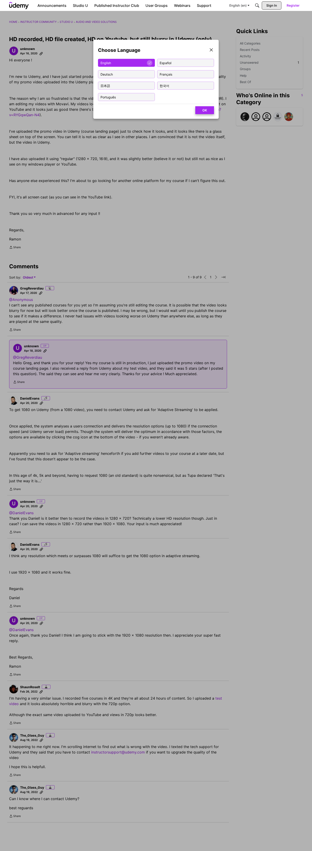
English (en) (238, 5)
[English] (19, 5)
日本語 (105, 85)
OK (204, 110)
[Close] (211, 50)
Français (166, 74)
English (105, 63)
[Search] (257, 5)
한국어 (164, 85)
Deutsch (106, 74)
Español (165, 63)
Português (108, 97)
